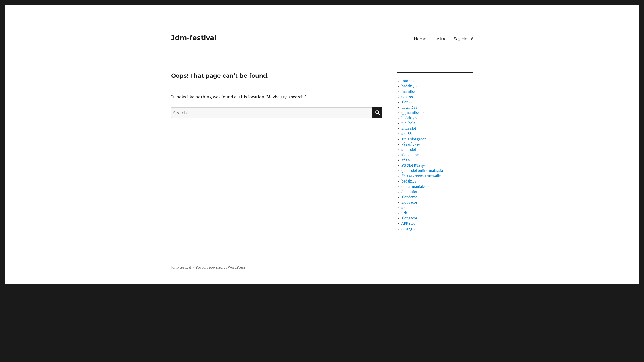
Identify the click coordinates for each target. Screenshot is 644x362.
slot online (410, 155)
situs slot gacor (413, 139)
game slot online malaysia (422, 171)
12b (404, 213)
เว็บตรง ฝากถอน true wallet (421, 176)
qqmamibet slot (414, 113)
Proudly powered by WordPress (221, 267)
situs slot (408, 128)
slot (404, 208)
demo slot (409, 192)
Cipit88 (407, 97)
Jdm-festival (193, 37)
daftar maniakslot (415, 187)
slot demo (409, 197)
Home (420, 38)
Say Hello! (463, 38)
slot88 (406, 102)
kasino (440, 38)
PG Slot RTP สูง (413, 165)
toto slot (408, 81)
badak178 (409, 86)
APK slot (408, 223)
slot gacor (409, 202)
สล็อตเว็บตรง (410, 144)
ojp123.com (410, 229)
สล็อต (405, 160)
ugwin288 (409, 107)
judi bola (408, 123)
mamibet (408, 91)
